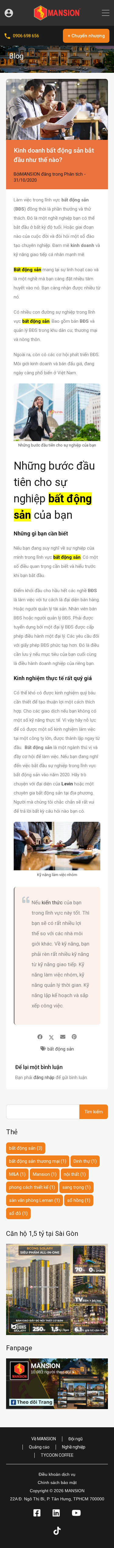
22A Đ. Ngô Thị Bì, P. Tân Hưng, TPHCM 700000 (57, 1498)
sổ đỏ (18, 1213)
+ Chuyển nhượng (86, 36)
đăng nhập (43, 1077)
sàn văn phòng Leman (34, 1200)
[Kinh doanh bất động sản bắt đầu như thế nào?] (57, 109)
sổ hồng (78, 1200)
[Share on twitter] (51, 1037)
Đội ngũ (75, 1438)
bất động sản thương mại (37, 1161)
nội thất (75, 1174)
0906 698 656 (26, 35)
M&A (17, 1174)
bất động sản (60, 1049)
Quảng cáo (39, 1447)
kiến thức (52, 902)
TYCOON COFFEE (57, 1455)
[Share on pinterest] (74, 1037)
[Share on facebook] (40, 1037)
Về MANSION (43, 1438)
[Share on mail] (62, 1037)
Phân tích (73, 174)
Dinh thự (85, 1161)
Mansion (45, 1174)
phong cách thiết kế (32, 1187)
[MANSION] (57, 18)
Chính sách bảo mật (57, 1482)
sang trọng (76, 1187)
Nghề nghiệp (73, 1447)
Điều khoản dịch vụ (57, 1474)
